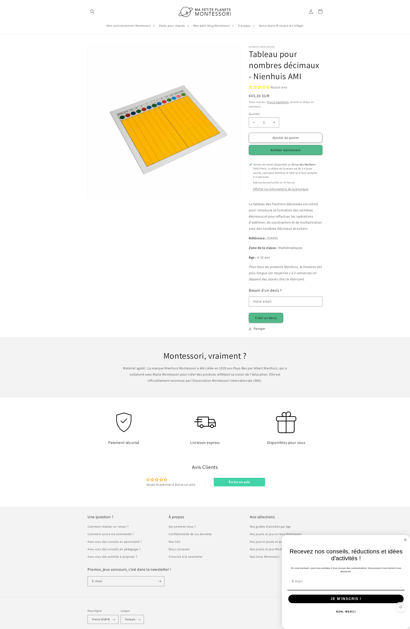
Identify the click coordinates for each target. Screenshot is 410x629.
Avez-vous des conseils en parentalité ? (115, 542)
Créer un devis (266, 318)
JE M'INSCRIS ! (346, 599)
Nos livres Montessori (265, 557)
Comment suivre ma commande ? (111, 534)
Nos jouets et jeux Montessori (270, 549)
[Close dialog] (405, 539)
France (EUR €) (101, 619)
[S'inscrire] (159, 581)
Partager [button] (259, 329)
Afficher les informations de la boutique (280, 189)
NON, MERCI (346, 611)
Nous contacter (179, 549)
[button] (92, 11)
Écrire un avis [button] (239, 482)
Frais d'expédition (278, 102)
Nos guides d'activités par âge (270, 526)
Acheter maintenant (286, 150)
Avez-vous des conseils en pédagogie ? (114, 549)
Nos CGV (174, 542)
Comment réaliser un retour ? (108, 526)
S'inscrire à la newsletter (186, 557)
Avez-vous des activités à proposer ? (112, 557)
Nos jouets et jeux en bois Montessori (276, 534)
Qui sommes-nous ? (182, 526)
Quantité (254, 114)
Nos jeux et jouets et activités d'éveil (275, 542)
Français (130, 619)
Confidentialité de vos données (190, 534)
